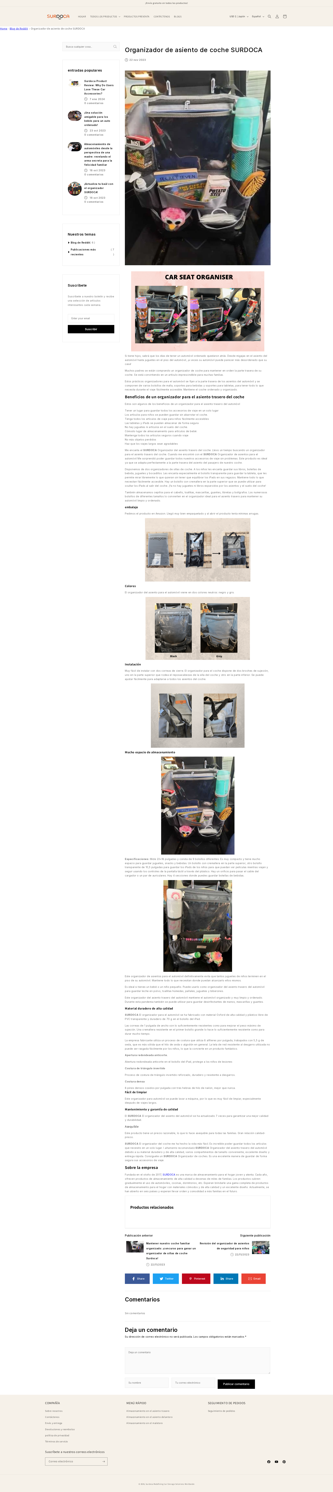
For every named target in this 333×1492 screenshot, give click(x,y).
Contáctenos (52, 1417)
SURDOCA (169, 1174)
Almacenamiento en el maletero (144, 1423)
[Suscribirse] (103, 1461)
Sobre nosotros (53, 1410)
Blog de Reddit (19, 28)
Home (3, 28)
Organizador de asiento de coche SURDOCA (58, 28)
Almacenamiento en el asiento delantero (149, 1417)
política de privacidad (57, 1435)
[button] (105, 16)
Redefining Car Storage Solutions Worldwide (174, 1484)
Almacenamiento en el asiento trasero (148, 1410)
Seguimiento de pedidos (221, 1410)
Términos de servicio (56, 1441)
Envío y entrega (53, 1423)
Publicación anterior (139, 1235)
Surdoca (149, 1484)
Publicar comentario (236, 1384)
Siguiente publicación (255, 1235)
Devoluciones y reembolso (60, 1429)
